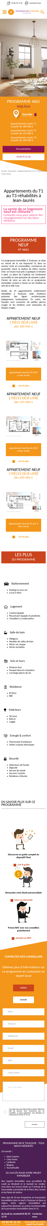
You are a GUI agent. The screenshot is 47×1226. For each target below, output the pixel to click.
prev (3, 57)
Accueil (4, 171)
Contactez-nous (35, 3)
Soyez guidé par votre (35, 1223)
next (44, 57)
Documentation (23, 149)
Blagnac (10, 1165)
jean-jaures (12, 171)
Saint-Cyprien (13, 1157)
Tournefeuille (13, 1168)
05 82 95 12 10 (17, 3)
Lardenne (11, 1162)
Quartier (27, 114)
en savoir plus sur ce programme (18, 803)
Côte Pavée (12, 1159)
